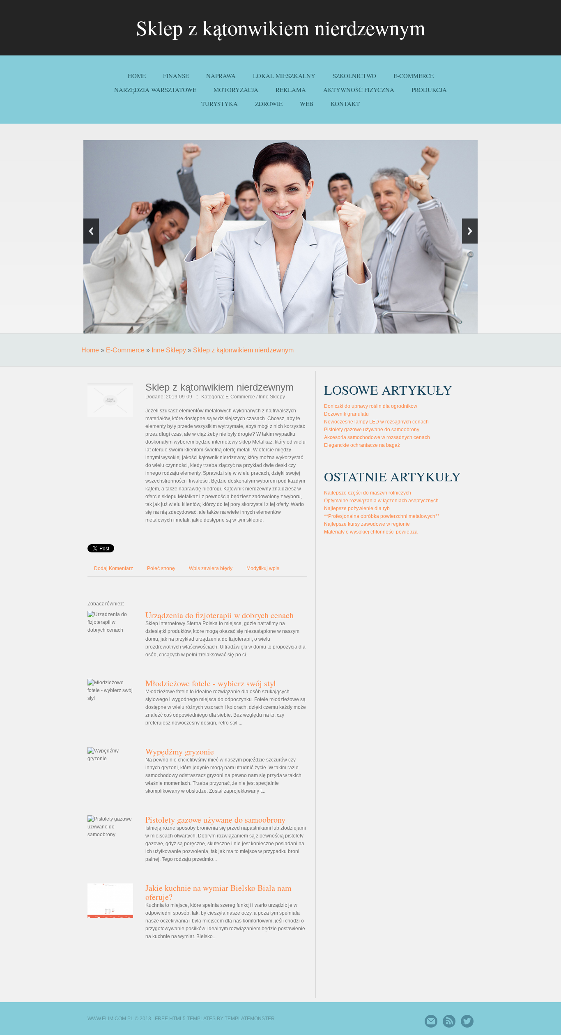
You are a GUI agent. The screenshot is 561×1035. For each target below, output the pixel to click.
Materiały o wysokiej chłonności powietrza (371, 532)
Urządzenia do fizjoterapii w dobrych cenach (219, 615)
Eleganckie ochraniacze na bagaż (362, 445)
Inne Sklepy (169, 350)
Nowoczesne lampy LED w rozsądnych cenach (376, 422)
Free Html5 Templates (185, 1018)
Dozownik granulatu (346, 414)
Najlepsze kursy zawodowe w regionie (367, 524)
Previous (91, 231)
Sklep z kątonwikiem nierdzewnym (243, 350)
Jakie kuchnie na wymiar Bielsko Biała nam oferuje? (218, 892)
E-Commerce (125, 350)
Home (90, 350)
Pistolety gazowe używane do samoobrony (215, 819)
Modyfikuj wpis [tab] (262, 568)
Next (470, 231)
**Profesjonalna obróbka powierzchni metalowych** (381, 516)
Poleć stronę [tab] (161, 568)
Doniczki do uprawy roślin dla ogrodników (370, 406)
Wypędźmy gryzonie (179, 751)
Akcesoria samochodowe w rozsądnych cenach (377, 437)
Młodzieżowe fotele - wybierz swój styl (210, 683)
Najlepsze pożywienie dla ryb (357, 508)
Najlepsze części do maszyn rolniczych (367, 493)
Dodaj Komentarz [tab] (113, 568)
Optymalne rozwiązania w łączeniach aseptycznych (381, 501)
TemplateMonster (250, 1018)
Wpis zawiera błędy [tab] (210, 568)
